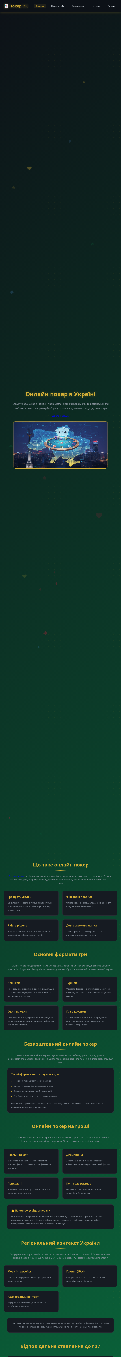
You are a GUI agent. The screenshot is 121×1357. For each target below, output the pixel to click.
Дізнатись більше (60, 416)
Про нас (111, 6)
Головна (40, 6)
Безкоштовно (78, 6)
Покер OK (18, 6)
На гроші (96, 6)
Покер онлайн (57, 6)
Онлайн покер (16, 876)
